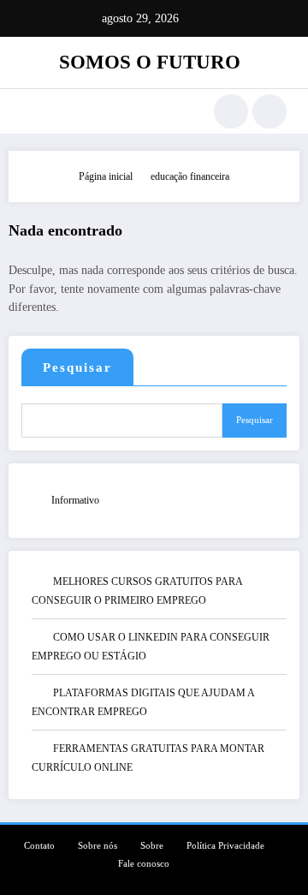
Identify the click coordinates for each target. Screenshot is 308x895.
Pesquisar (77, 367)
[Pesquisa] (231, 111)
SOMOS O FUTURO (149, 62)
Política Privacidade (225, 845)
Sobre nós (97, 845)
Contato (39, 845)
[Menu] (29, 111)
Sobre (151, 845)
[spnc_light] (269, 111)
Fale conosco (143, 863)
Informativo (75, 500)
